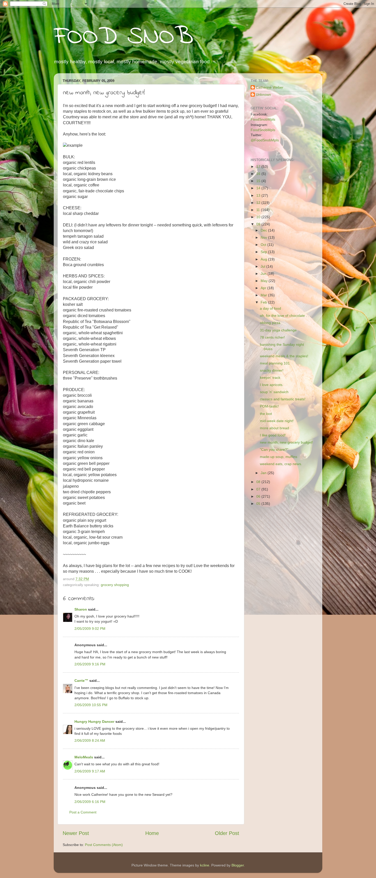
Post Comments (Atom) (104, 845)
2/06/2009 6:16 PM (89, 802)
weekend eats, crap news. (281, 464)
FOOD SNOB (123, 37)
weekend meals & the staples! (284, 356)
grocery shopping (115, 585)
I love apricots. (271, 385)
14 (258, 188)
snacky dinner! (271, 370)
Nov (264, 237)
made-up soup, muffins (278, 457)
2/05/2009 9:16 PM (89, 664)
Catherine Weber (269, 87)
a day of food (270, 308)
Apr (264, 288)
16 (258, 174)
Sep (264, 252)
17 (258, 166)
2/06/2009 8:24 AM (89, 740)
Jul (263, 266)
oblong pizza (270, 323)
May (265, 281)
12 (258, 203)
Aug (264, 259)
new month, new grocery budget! (286, 442)
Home (152, 833)
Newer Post (76, 833)
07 (258, 489)
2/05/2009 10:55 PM (90, 705)
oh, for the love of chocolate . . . (285, 315)
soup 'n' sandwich (274, 392)
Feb (264, 302)
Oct (264, 245)
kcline (204, 865)
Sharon (80, 609)
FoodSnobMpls (263, 119)
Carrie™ (81, 680)
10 (258, 217)
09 (258, 224)
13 (258, 195)
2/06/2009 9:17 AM (89, 771)
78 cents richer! (272, 337)
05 (258, 503)
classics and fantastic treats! (282, 399)
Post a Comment (82, 812)
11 (258, 210)
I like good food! (273, 435)
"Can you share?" (274, 449)
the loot (266, 414)
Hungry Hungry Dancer (94, 721)
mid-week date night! (277, 421)
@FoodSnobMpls (265, 140)
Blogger (237, 865)
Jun (264, 273)
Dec (264, 230)
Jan (264, 473)
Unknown (263, 94)
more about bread (274, 428)
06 (258, 496)
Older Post (227, 833)
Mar (264, 295)
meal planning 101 (275, 363)
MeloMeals (83, 757)
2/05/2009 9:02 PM (89, 628)
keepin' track (270, 377)
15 (258, 181)
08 (258, 482)
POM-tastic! (269, 406)
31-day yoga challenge (278, 330)
